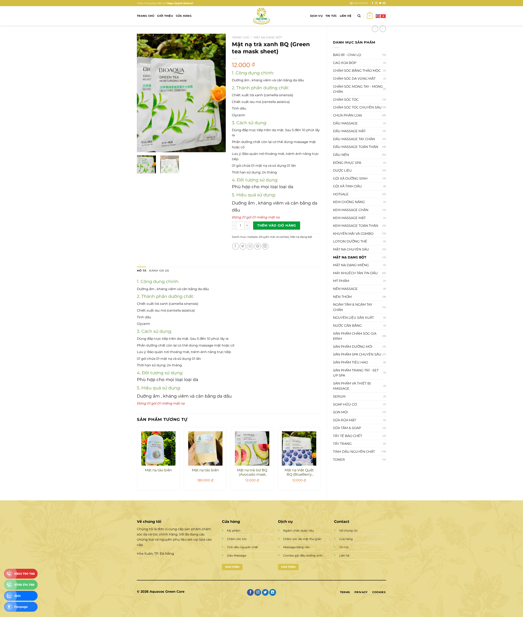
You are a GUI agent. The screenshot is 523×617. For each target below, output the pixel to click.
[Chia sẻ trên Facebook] (235, 246)
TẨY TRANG (342, 444)
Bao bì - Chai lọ (347, 55)
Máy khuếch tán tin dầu (355, 273)
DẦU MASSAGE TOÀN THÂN (355, 147)
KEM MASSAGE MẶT (349, 218)
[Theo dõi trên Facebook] (372, 3)
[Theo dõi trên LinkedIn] (272, 592)
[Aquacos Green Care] (261, 16)
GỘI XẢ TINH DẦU (347, 186)
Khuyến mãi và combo (353, 234)
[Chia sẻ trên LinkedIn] (265, 246)
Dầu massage (345, 123)
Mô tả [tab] (141, 270)
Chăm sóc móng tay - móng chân (358, 89)
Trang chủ (145, 15)
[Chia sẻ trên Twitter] (242, 246)
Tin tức (331, 15)
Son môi (340, 412)
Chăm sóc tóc (346, 100)
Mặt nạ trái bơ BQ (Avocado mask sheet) (252, 472)
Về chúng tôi (348, 530)
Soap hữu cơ (345, 404)
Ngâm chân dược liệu (298, 530)
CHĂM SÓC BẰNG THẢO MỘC (357, 71)
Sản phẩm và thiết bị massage (352, 386)
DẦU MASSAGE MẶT (349, 131)
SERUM (339, 396)
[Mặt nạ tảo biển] (158, 448)
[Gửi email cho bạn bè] (250, 246)
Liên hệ (346, 15)
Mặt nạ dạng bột (349, 257)
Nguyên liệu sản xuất (353, 318)
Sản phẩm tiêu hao (350, 362)
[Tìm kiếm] (359, 16)
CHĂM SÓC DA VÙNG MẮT (354, 78)
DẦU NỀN (341, 155)
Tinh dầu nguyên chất (354, 452)
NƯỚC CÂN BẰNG (347, 326)
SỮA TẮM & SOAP (347, 428)
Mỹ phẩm (341, 281)
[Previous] (144, 93)
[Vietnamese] (383, 15)
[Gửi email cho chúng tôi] (384, 3)
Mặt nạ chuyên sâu (351, 249)
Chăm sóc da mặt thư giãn (302, 539)
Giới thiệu (165, 15)
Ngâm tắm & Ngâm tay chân (352, 307)
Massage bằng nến (296, 547)
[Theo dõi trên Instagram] (376, 3)
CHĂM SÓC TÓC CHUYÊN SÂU (357, 107)
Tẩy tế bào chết (347, 436)
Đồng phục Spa (347, 163)
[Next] (218, 93)
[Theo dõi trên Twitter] (380, 3)
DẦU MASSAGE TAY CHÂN (354, 139)
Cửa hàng (184, 15)
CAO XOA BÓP (344, 63)
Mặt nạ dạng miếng (351, 265)
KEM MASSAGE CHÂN (350, 210)
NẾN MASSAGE (345, 289)
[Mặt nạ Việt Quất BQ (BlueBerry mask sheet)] (299, 448)
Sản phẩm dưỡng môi (352, 347)
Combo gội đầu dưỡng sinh (302, 555)
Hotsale (341, 194)
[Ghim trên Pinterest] (257, 246)
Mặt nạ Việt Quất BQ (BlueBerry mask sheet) (299, 472)
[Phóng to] (142, 147)
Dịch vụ (316, 15)
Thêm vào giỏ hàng (276, 225)
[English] (378, 15)
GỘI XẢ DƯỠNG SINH (350, 178)
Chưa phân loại (347, 115)
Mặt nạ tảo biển (158, 470)
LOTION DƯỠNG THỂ (350, 241)
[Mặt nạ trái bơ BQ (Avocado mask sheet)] (252, 448)
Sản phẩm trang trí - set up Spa (356, 373)
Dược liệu (342, 170)
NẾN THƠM (342, 297)
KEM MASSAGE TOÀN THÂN (355, 226)
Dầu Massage (236, 555)
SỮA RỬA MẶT (344, 420)
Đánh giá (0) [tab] (159, 270)
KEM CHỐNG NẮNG (349, 202)
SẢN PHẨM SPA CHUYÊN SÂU (357, 354)
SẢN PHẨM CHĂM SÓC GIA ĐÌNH (354, 336)
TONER (339, 460)
